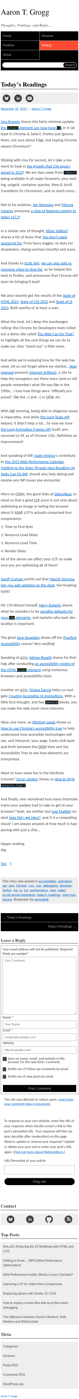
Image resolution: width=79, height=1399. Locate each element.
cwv (38, 886)
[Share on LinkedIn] (18, 98)
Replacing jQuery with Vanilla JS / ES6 (29, 1293)
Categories (10, 1346)
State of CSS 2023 (34, 302)
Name (8, 1017)
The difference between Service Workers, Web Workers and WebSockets (34, 1319)
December (7, 109)
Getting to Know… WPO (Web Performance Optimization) (32, 1263)
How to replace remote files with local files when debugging (35, 1305)
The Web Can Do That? (55, 334)
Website (8, 1043)
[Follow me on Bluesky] (10, 1219)
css (31, 886)
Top (6, 864)
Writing (46, 45)
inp (15, 890)
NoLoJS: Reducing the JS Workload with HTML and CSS (38, 1249)
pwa (53, 890)
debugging (50, 886)
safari (62, 890)
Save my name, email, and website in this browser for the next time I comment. (36, 1060)
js (21, 890)
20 (16, 109)
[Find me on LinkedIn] (30, 1219)
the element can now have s (31, 128)
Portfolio (8, 45)
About (7, 54)
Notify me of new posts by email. (31, 1077)
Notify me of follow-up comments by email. (38, 1069)
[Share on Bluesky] (6, 98)
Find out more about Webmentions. (39, 1152)
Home (7, 36)
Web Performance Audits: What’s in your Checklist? (38, 1274)
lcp (26, 890)
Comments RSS (14, 1374)
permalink (42, 899)
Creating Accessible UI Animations (36, 696)
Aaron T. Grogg (9, 1396)
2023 (23, 109)
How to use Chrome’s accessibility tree (31, 729)
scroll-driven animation (18, 895)
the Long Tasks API (54, 417)
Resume (47, 36)
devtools (66, 886)
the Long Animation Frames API (26, 430)
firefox (7, 890)
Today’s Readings (17, 917)
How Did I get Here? (24, 818)
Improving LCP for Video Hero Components (32, 1284)
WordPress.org (13, 1384)
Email (8, 1030)
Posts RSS (10, 1365)
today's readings (48, 895)
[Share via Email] (29, 98)
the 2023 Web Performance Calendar (34, 462)
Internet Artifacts (43, 373)
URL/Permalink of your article (25, 1161)
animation (65, 881)
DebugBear (63, 494)
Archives (9, 1355)
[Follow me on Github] (49, 1219)
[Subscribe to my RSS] (68, 1219)
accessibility (47, 881)
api (4, 886)
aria (11, 886)
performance (39, 890)
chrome (21, 886)
